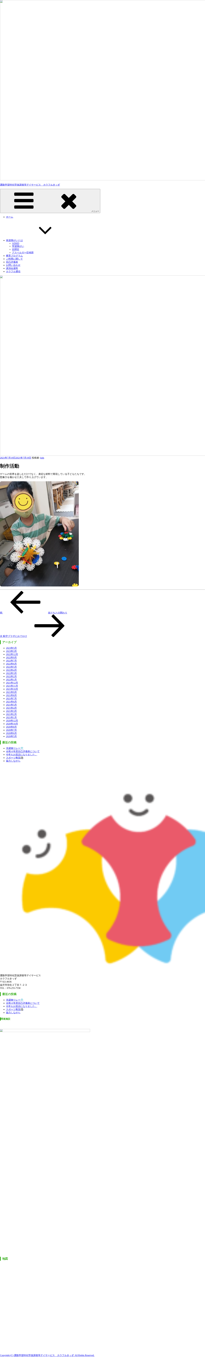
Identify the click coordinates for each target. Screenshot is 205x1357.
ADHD (15, 243)
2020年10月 (12, 723)
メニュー (95, 211)
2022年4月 (11, 670)
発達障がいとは (14, 240)
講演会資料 (12, 268)
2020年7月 (11, 730)
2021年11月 (12, 686)
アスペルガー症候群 (23, 252)
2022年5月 (11, 667)
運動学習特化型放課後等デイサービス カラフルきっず (30, 184)
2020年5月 (11, 736)
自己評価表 (12, 262)
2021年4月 (11, 708)
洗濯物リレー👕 (14, 748)
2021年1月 (11, 717)
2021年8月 (11, 695)
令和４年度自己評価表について (23, 751)
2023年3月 (11, 651)
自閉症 (15, 249)
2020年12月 (12, 720)
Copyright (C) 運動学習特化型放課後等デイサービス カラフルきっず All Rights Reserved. (47, 1355)
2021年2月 (11, 714)
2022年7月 (11, 660)
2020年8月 (11, 727)
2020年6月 (11, 733)
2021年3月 (11, 711)
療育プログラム (14, 255)
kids (42, 457)
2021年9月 (11, 692)
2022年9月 (11, 657)
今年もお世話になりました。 (21, 754)
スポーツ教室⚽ (14, 757)
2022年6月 (11, 663)
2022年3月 (11, 673)
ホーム (9, 217)
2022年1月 (11, 679)
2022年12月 (12, 654)
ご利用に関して (14, 259)
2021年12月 (12, 682)
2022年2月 (11, 676)
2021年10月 (12, 689)
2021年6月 (11, 701)
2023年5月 (11, 648)
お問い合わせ (13, 265)
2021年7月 (11, 698)
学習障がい (18, 246)
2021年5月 (11, 705)
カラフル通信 (13, 271)
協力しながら (13, 761)
